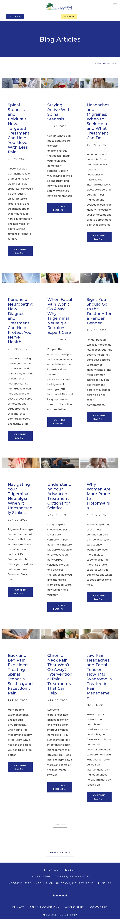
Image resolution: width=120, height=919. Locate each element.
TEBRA (73, 915)
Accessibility (74, 907)
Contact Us (99, 907)
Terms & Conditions (44, 907)
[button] (115, 5)
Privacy (18, 907)
